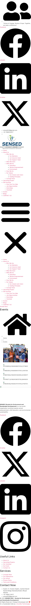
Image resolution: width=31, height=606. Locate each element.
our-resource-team (15, 158)
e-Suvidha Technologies (23, 604)
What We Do (10, 163)
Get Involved (7, 182)
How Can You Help (12, 184)
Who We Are (10, 154)
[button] (15, 227)
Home (5, 150)
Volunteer (9, 190)
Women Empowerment (16, 167)
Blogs (5, 193)
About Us (6, 152)
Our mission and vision (16, 175)
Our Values (9, 173)
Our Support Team (15, 160)
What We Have (10, 161)
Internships (9, 188)
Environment (13, 169)
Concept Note (10, 178)
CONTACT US (7, 195)
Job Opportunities (11, 186)
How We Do (10, 171)
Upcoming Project (8, 180)
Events (5, 192)
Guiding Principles (15, 176)
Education (13, 165)
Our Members (14, 156)
